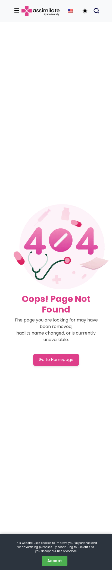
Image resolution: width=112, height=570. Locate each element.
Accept (54, 560)
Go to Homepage (56, 359)
